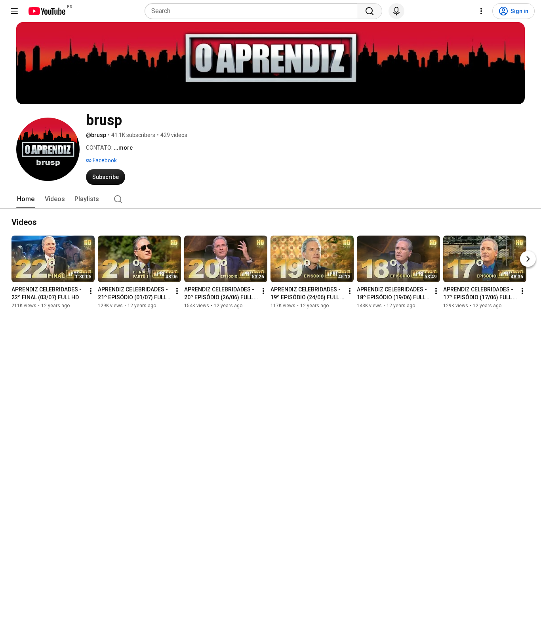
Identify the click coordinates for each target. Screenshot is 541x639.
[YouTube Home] (46, 11)
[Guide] (14, 11)
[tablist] (270, 199)
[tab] (25, 199)
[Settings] (481, 11)
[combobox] (253, 11)
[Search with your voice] (396, 11)
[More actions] (91, 291)
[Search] (369, 11)
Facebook (104, 160)
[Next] (528, 259)
